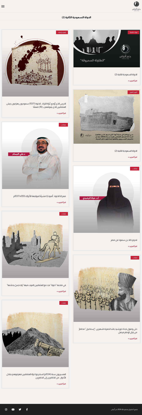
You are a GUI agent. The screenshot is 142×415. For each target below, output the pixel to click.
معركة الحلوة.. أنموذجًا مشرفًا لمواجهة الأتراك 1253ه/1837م (39, 196)
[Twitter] (20, 409)
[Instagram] (6, 409)
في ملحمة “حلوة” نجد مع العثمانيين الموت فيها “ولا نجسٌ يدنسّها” (36, 285)
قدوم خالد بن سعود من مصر (124, 240)
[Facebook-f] (27, 409)
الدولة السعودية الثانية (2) (126, 74)
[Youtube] (13, 409)
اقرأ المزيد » (132, 81)
